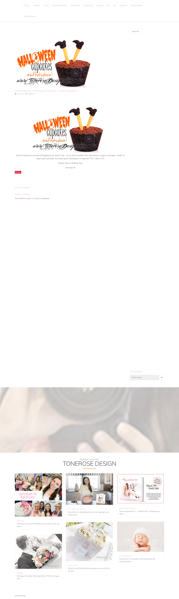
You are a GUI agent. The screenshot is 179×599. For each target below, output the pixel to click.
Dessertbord (75, 5)
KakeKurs (36, 5)
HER (91, 158)
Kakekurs (21, 521)
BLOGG (27, 5)
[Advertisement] (147, 78)
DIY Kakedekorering (76, 509)
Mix (114, 5)
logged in (29, 198)
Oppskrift (123, 5)
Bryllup (20, 573)
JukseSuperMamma (59, 5)
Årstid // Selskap (136, 5)
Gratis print (72, 565)
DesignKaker (88, 5)
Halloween (32, 93)
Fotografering (125, 556)
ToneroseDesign (29, 16)
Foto (108, 5)
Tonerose (21, 93)
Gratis (46, 5)
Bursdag (100, 5)
